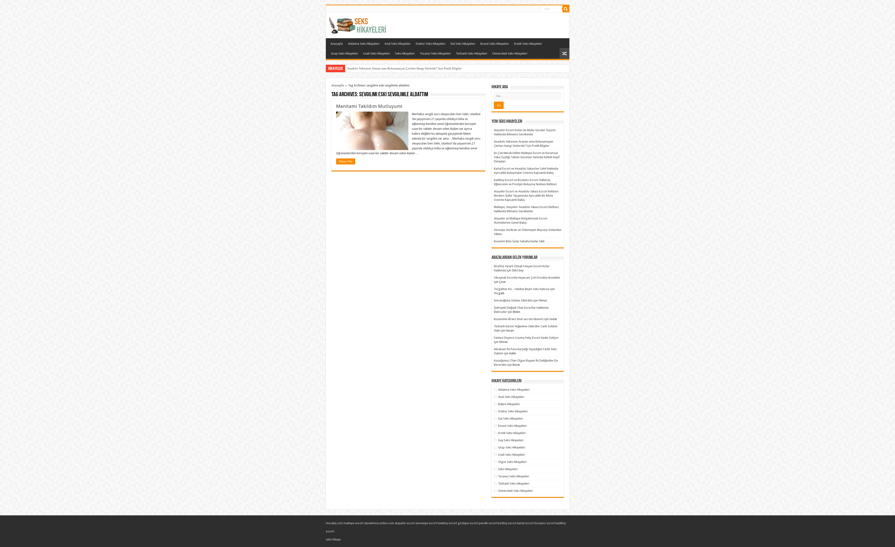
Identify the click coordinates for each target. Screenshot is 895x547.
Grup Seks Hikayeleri (344, 53)
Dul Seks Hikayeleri (463, 43)
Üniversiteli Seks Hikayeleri (509, 53)
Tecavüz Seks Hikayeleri (435, 53)
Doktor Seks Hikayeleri (430, 43)
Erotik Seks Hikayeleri (528, 43)
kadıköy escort (447, 523)
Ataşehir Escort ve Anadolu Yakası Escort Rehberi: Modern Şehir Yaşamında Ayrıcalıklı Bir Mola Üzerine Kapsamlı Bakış (526, 196)
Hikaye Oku (345, 161)
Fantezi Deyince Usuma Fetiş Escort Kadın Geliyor (526, 337)
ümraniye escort (426, 523)
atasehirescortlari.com (379, 523)
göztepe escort (468, 523)
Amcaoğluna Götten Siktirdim (513, 300)
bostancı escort (544, 523)
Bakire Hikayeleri (509, 404)
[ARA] (565, 8)
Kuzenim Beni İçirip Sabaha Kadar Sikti (519, 241)
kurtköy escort (507, 523)
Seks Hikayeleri (405, 53)
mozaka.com (334, 523)
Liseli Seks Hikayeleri (376, 53)
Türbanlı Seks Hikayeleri (471, 53)
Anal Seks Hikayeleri (398, 43)
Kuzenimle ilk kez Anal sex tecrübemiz (519, 319)
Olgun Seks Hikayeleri (512, 462)
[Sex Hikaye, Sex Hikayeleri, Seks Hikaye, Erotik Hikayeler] (357, 24)
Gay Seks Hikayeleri (510, 440)
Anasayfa (336, 43)
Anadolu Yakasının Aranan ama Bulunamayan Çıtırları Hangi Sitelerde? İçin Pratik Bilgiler (404, 68)
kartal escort (525, 523)
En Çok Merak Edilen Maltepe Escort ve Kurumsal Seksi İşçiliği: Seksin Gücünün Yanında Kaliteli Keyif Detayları (527, 157)
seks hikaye (333, 539)
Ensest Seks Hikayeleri (494, 43)
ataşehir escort (405, 523)
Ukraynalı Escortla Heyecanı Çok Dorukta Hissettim (527, 277)
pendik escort (488, 523)
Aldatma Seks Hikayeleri (363, 43)
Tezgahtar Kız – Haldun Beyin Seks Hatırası (522, 289)
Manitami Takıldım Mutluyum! (369, 106)
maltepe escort (354, 523)
